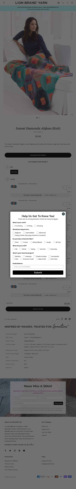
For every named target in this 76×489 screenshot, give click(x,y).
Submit (38, 272)
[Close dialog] (63, 213)
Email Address (18, 263)
